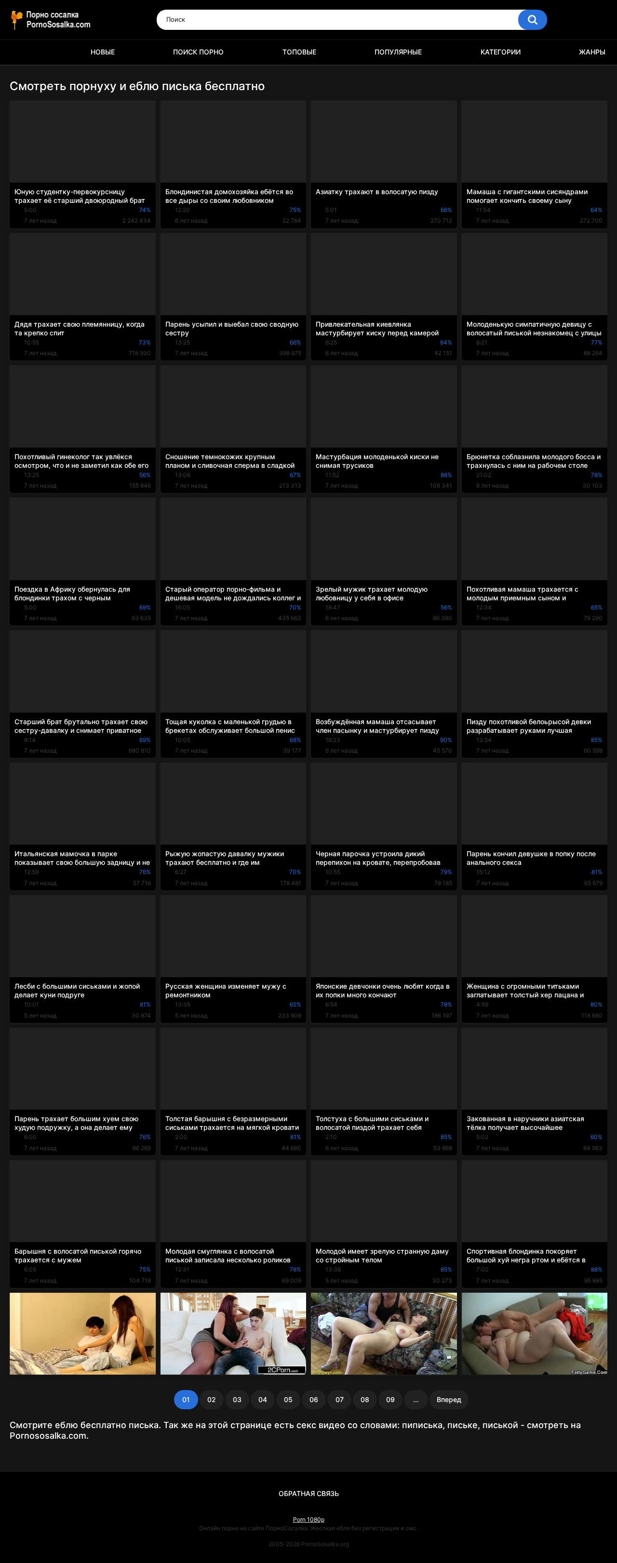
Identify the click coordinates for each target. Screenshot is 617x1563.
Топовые (299, 52)
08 (365, 1399)
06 (313, 1399)
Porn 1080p (308, 1519)
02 (211, 1399)
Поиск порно (198, 52)
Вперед (449, 1399)
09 (390, 1399)
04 (262, 1399)
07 (339, 1399)
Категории (501, 52)
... (416, 1399)
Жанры (592, 52)
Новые (103, 52)
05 (288, 1399)
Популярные (398, 52)
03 (237, 1399)
